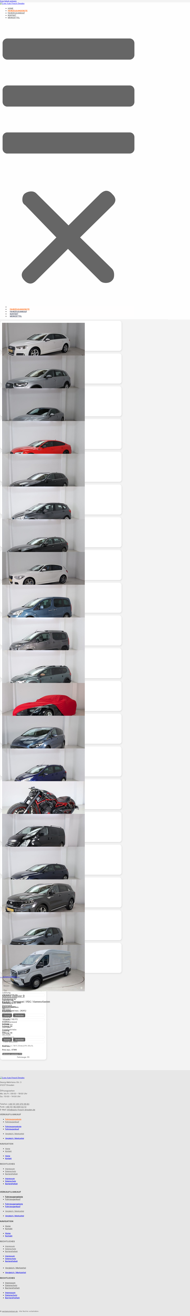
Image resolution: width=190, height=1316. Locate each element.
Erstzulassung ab (9, 999)
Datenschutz (10, 1171)
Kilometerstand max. (10, 1007)
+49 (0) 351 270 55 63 (18, 1104)
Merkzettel (14, 17)
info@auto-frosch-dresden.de (21, 1109)
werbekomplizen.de (10, 1311)
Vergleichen (19, 1015)
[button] (68, 162)
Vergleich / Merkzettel (14, 1134)
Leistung (5, 1024)
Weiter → (16, 977)
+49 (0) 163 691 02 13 (15, 1107)
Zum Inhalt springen (8, 1)
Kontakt (12, 15)
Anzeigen (7, 1039)
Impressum (10, 1169)
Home (10, 8)
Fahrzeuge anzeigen (12, 1054)
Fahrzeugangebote (18, 11)
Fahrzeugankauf (16, 13)
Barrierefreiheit (11, 1174)
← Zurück (4, 977)
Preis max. (6, 1046)
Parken (20, 1018)
